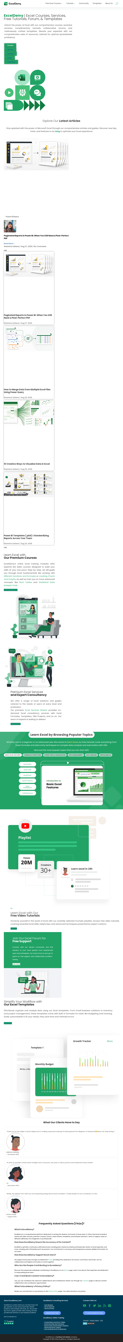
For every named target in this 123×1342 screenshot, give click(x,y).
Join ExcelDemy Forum (95, 1313)
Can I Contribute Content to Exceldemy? (34, 1275)
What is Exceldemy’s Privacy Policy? (32, 1286)
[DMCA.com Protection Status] (89, 1323)
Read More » (9, 243)
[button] (61, 1229)
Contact (109, 1306)
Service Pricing (49, 1308)
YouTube (84, 1306)
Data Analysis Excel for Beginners (55, 1329)
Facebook (89, 1306)
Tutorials (69, 3)
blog (57, 131)
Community (84, 3)
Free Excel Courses (53, 3)
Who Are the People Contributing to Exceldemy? (38, 1265)
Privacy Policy (94, 1320)
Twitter (94, 1306)
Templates (97, 3)
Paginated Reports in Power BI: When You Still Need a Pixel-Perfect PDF (28, 316)
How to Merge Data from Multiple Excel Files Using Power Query (27, 391)
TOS (101, 1320)
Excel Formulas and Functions (54, 1324)
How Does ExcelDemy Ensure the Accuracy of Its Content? (42, 1242)
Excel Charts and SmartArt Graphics (56, 1326)
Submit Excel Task (52, 1313)
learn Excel (72, 742)
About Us (109, 3)
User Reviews (48, 1305)
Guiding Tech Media (63, 1337)
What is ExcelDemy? (24, 1229)
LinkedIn (99, 1306)
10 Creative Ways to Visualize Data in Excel (27, 463)
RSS (104, 1306)
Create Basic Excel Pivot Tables (54, 1322)
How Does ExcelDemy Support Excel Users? (35, 1254)
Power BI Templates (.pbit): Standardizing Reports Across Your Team (26, 537)
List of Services (49, 1307)
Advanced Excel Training (52, 1327)
